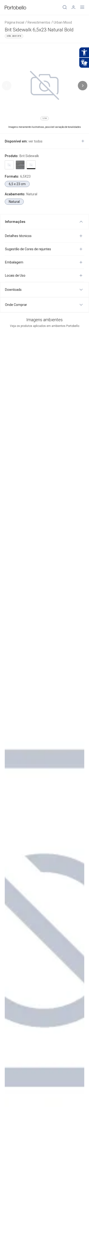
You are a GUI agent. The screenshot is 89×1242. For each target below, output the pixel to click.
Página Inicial (14, 22)
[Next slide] (82, 85)
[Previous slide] (6, 85)
